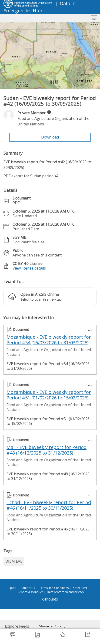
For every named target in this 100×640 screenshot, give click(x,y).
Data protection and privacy (65, 592)
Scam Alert (80, 588)
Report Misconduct (30, 592)
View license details (29, 268)
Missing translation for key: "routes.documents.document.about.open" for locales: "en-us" (37, 634)
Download (50, 137)
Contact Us (27, 588)
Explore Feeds (17, 626)
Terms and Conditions (54, 588)
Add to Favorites (62, 634)
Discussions (12, 634)
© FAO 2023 (50, 599)
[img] (49, 112)
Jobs (13, 588)
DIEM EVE (13, 561)
